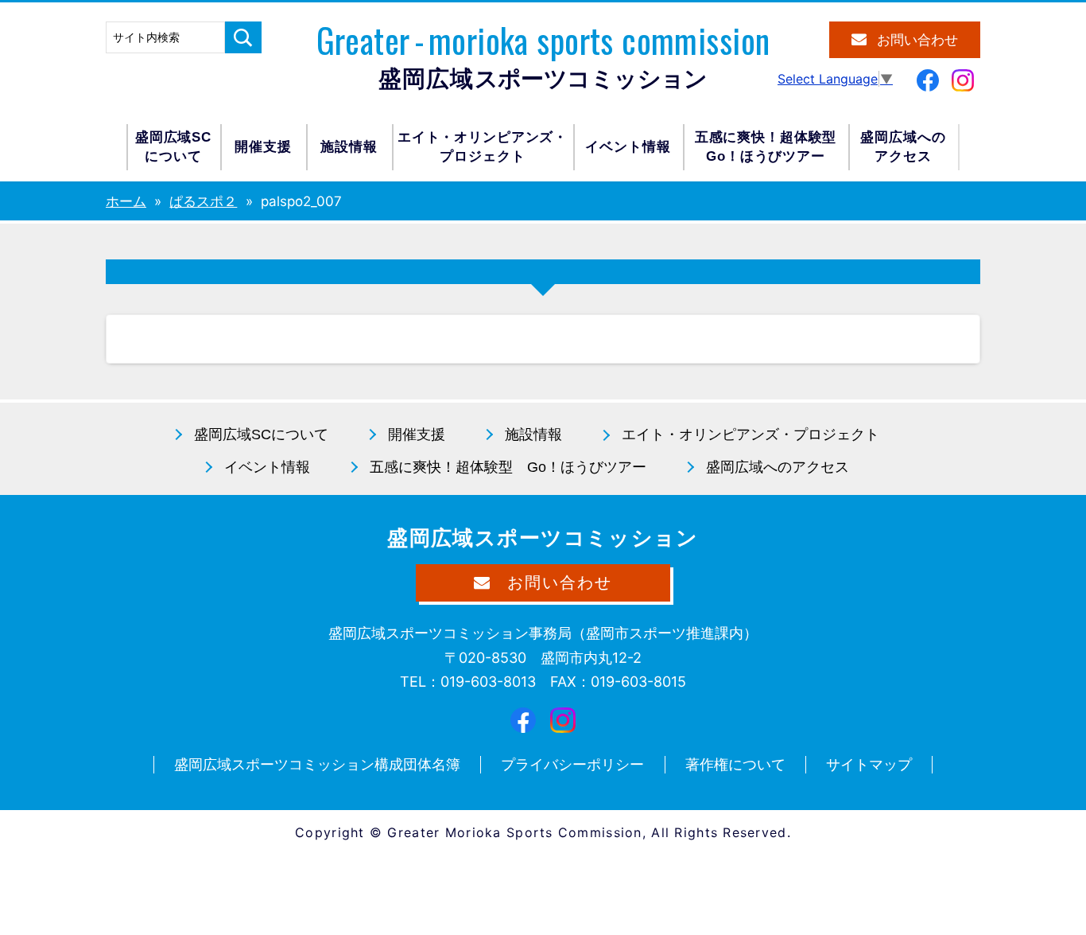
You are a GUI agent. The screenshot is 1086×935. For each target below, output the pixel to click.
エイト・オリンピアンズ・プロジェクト (483, 147)
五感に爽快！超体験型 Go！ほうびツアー (508, 467)
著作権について (735, 764)
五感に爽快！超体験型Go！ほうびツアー (766, 147)
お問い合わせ (917, 40)
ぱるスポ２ (203, 201)
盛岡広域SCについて (173, 147)
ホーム (126, 201)
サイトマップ (869, 764)
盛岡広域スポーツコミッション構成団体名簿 (317, 764)
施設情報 (348, 146)
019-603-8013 (488, 681)
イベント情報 (627, 146)
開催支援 (263, 146)
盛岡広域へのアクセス (902, 147)
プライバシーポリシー (572, 764)
